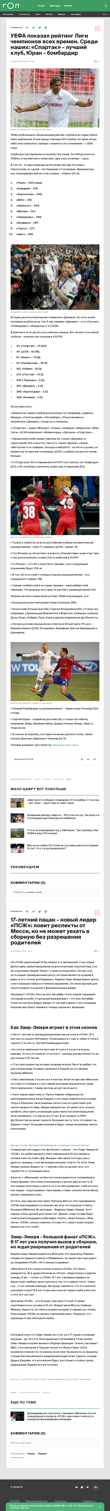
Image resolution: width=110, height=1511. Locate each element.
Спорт (41, 6)
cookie (57, 1506)
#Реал (37, 779)
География (76, 14)
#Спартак (58, 779)
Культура (55, 6)
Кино (38, 14)
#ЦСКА (46, 779)
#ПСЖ (14, 1392)
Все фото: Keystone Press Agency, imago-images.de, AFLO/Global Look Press (51, 1379)
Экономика (8, 14)
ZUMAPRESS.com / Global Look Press (30, 312)
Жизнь (68, 6)
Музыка (61, 14)
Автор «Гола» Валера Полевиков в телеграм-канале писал (50, 1145)
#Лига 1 (47, 1392)
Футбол (49, 14)
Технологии (24, 14)
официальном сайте (65, 745)
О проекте (17, 1487)
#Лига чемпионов (21, 779)
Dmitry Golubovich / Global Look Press (31, 130)
